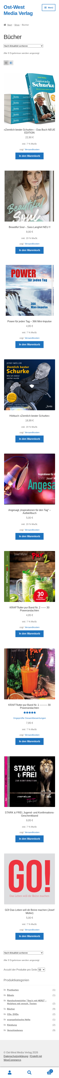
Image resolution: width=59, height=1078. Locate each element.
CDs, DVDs (13, 1014)
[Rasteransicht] (6, 62)
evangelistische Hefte (18, 1019)
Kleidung (12, 1025)
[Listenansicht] (10, 62)
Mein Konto (10, 1072)
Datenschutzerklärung (16, 1056)
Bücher (11, 1009)
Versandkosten (32, 149)
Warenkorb (45, 1070)
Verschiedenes (15, 1030)
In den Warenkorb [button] (29, 156)
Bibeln (10, 995)
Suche (29, 1072)
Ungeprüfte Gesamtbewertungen (29, 718)
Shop (17, 25)
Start (9, 25)
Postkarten (13, 990)
